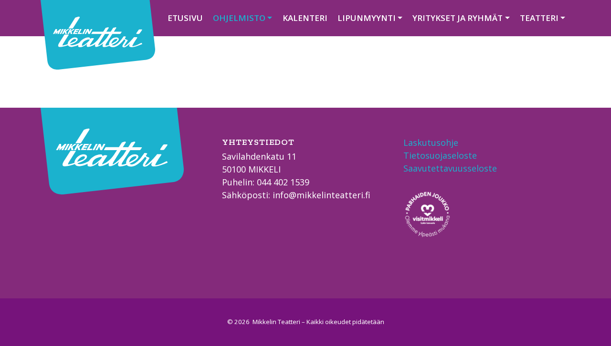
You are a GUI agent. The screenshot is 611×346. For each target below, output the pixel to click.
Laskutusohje (430, 142)
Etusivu (185, 17)
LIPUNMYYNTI (366, 17)
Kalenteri (305, 17)
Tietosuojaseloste (440, 155)
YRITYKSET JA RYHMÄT (457, 17)
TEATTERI (539, 17)
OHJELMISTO (239, 17)
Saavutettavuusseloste (450, 168)
